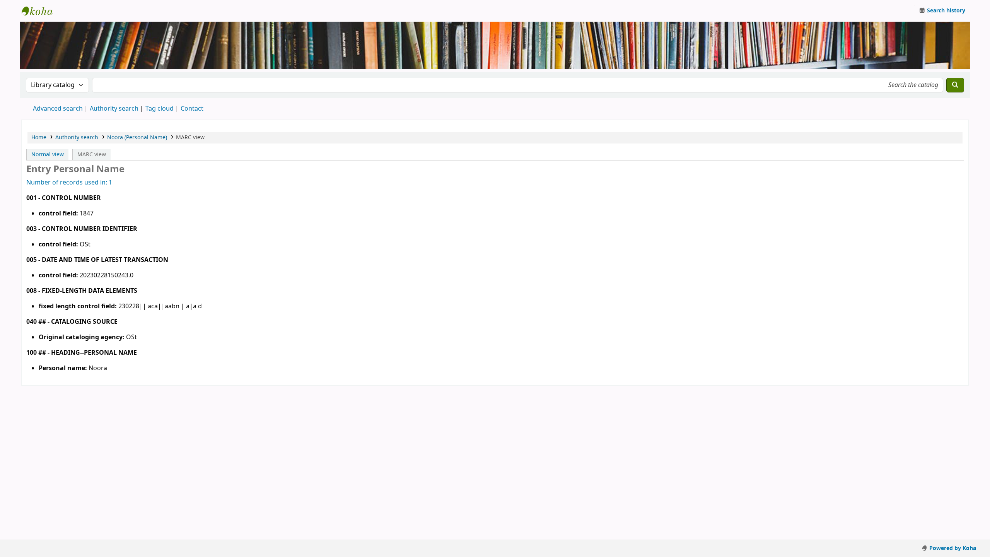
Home (38, 137)
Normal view (47, 154)
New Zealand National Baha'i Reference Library (41, 11)
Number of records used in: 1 (69, 182)
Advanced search (58, 108)
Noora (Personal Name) (137, 137)
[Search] (955, 85)
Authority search (114, 108)
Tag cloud (159, 108)
